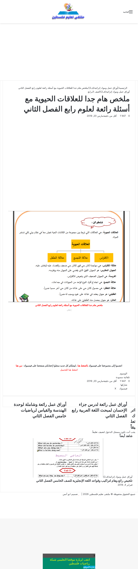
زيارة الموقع (89, 567)
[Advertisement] (69, 52)
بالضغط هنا (83, 365)
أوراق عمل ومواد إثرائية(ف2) (103, 87)
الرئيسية (123, 87)
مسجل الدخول (112, 432)
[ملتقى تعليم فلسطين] (69, 12)
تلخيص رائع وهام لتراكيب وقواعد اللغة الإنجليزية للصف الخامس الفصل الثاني (84, 480)
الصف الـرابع (94, 91)
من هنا (19, 365)
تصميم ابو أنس (70, 494)
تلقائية (127, 377)
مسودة (119, 377)
